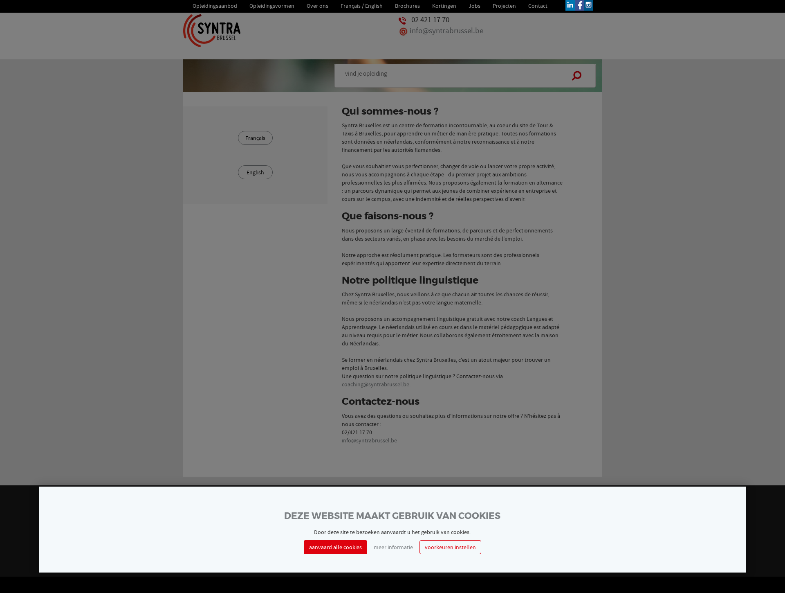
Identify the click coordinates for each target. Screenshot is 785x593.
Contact (537, 5)
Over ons (317, 5)
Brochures (407, 5)
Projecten (504, 5)
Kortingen (444, 5)
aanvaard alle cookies (335, 547)
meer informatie (393, 547)
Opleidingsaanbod (215, 5)
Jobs (474, 5)
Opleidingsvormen (271, 5)
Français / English (362, 5)
